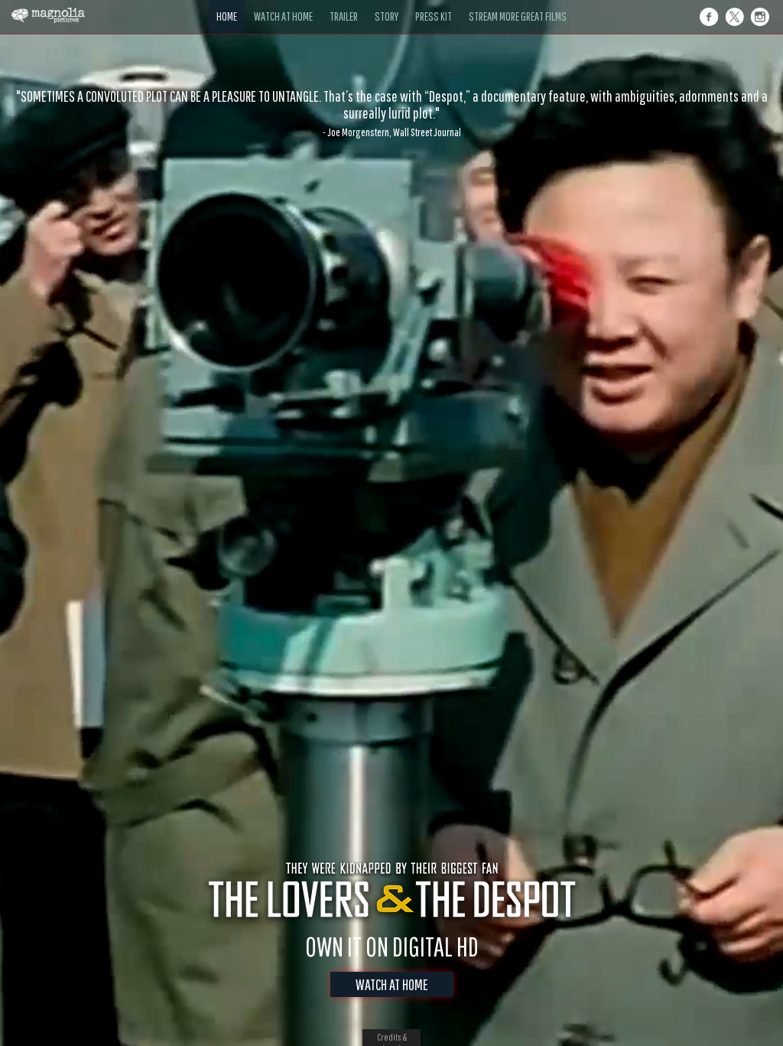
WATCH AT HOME (392, 984)
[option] (391, 113)
